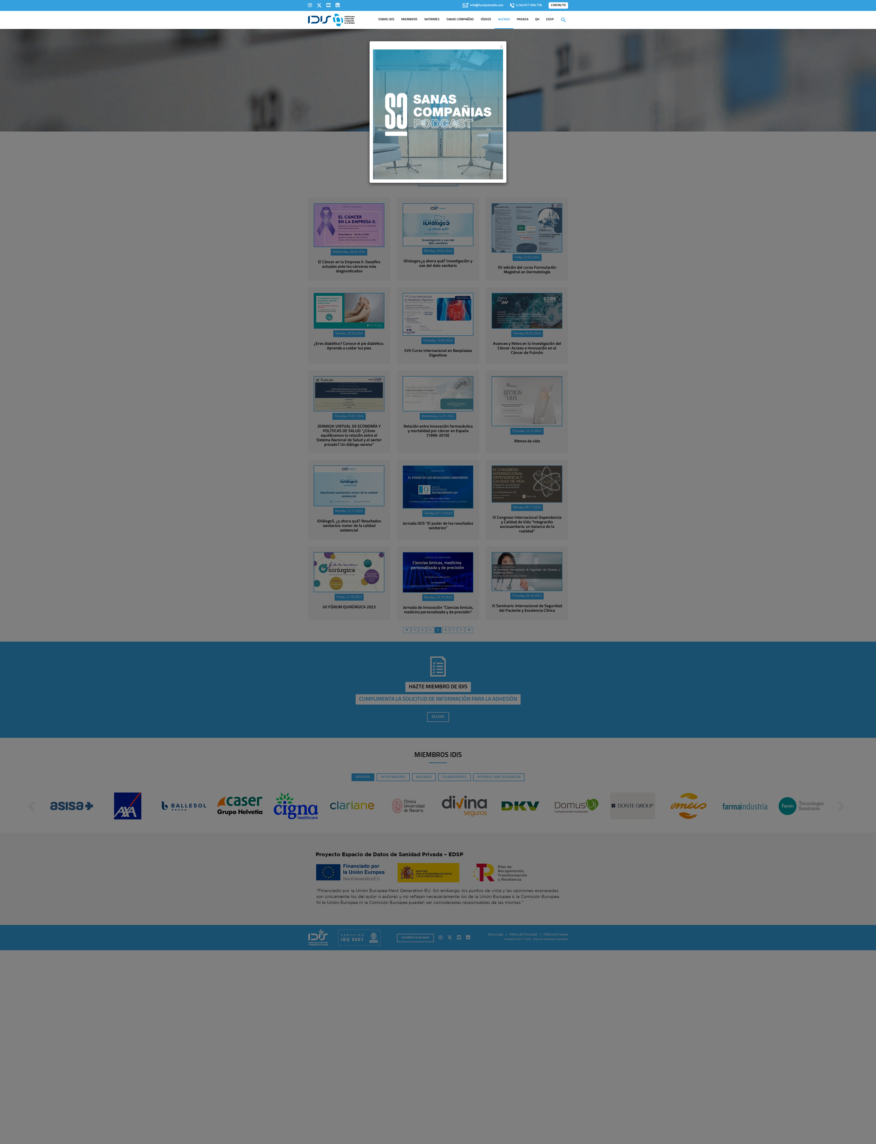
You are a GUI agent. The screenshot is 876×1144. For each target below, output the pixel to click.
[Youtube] (328, 5)
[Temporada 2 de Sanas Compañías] (438, 114)
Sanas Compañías (460, 19)
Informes (432, 19)
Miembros (409, 19)
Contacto (558, 5)
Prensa (522, 19)
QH (537, 19)
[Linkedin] (338, 5)
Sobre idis (386, 19)
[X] (319, 5)
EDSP (550, 19)
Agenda (504, 19)
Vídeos (486, 19)
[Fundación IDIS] (331, 19)
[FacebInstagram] (310, 5)
